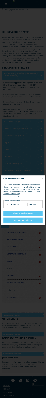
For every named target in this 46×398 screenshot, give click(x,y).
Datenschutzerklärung (11, 194)
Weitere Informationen (11, 197)
